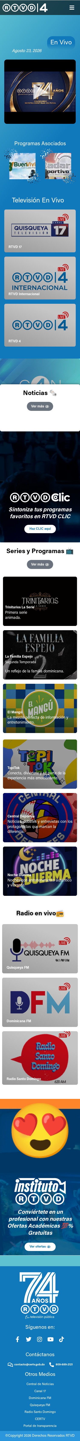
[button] (72, 7)
